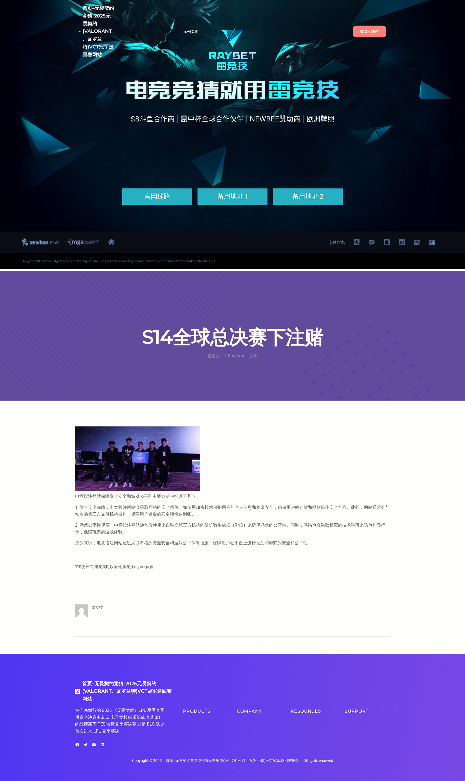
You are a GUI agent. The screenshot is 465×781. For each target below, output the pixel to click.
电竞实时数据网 (108, 566)
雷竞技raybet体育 (138, 566)
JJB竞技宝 (84, 566)
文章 (253, 355)
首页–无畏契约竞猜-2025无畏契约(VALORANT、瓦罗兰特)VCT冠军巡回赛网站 (98, 31)
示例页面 (191, 31)
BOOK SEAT (369, 31)
